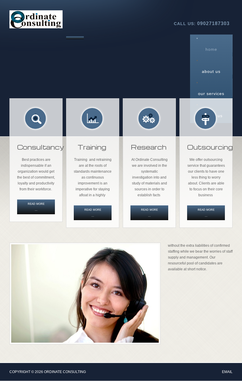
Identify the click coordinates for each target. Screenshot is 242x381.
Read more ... (36, 206)
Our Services (211, 93)
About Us (211, 71)
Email (227, 372)
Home (211, 49)
